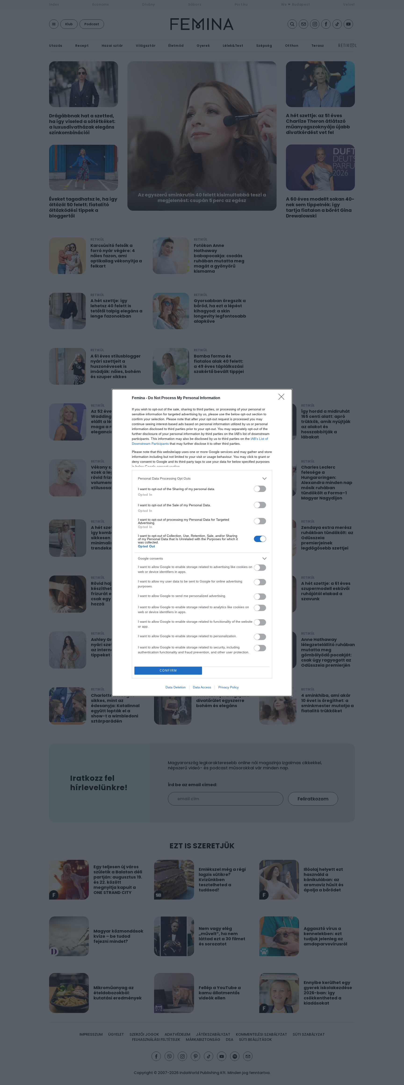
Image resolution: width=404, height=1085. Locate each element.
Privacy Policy (228, 687)
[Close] (282, 398)
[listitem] (202, 478)
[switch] (260, 489)
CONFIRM (168, 670)
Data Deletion (176, 687)
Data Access (202, 687)
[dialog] (202, 542)
